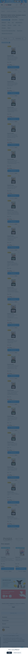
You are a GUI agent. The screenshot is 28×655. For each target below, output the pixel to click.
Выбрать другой (17, 652)
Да (9, 652)
